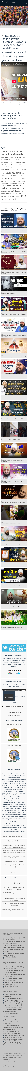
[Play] (2, 690)
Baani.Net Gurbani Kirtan (9, 1066)
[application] (14, 690)
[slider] (24, 690)
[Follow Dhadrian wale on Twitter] (14, 1050)
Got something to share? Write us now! (14, 836)
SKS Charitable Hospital (11, 1013)
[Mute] (21, 690)
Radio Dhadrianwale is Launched (14, 861)
